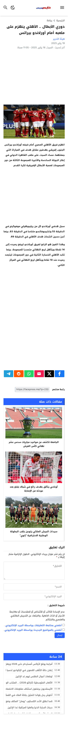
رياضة (49, 20)
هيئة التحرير (59, 39)
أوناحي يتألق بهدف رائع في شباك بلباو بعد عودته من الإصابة (34, 489)
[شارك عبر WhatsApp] (29, 374)
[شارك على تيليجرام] (9, 374)
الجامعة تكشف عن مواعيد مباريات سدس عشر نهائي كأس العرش (34, 444)
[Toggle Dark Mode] (12, 8)
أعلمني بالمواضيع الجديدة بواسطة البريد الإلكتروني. (33, 630)
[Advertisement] (34, 76)
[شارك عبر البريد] (39, 374)
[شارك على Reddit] (19, 374)
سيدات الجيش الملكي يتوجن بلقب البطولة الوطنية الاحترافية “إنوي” (33, 533)
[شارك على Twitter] (49, 374)
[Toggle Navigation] (63, 8)
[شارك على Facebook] (59, 374)
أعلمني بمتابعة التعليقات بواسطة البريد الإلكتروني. (33, 625)
